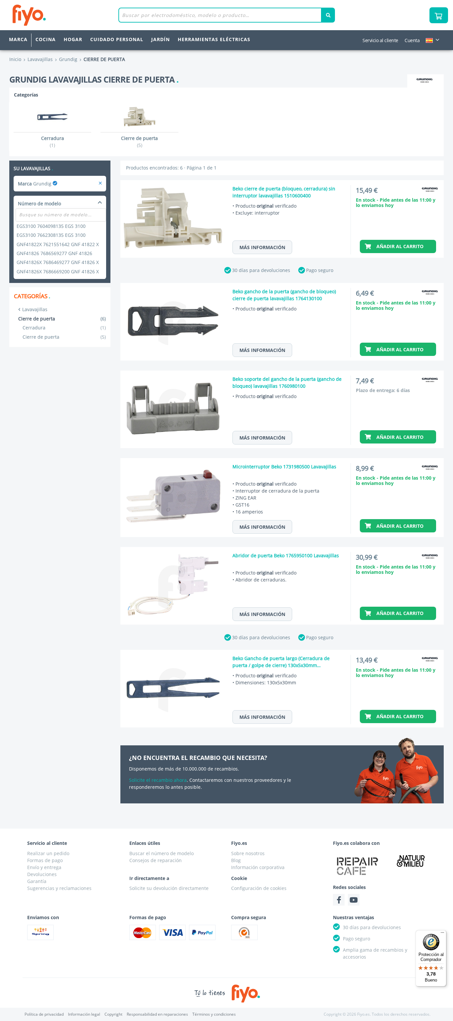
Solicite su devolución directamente (169, 888)
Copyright (113, 1014)
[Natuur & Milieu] (410, 860)
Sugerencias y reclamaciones (59, 888)
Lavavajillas (34, 309)
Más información (262, 247)
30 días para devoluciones (261, 270)
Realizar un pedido (48, 853)
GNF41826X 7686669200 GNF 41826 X (58, 271)
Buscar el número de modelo (161, 853)
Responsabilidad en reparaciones (157, 1014)
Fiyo (56, 15)
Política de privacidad (44, 1014)
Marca (18, 39)
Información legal (84, 1014)
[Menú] (442, 934)
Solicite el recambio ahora (158, 780)
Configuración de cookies (259, 888)
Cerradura (64, 327)
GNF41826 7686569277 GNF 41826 (54, 253)
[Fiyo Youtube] (353, 900)
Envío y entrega (44, 867)
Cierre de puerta (64, 337)
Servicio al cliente (380, 40)
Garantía (36, 881)
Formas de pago (45, 860)
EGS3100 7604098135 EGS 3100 (51, 226)
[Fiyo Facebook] (339, 900)
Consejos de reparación (155, 860)
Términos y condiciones (214, 1014)
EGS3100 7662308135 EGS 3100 (51, 235)
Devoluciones (42, 874)
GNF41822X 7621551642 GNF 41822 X (58, 244)
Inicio (15, 59)
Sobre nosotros (248, 853)
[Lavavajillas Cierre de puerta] (100, 183)
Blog (236, 860)
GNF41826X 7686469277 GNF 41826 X (58, 262)
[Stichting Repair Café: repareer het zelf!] (357, 866)
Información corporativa (258, 867)
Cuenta (412, 40)
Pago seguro (319, 270)
